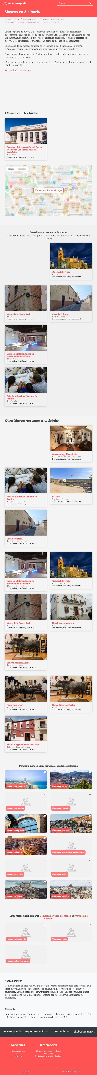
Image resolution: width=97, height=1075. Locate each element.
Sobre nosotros (18, 1051)
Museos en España (30, 19)
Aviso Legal (48, 1053)
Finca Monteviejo (15, 704)
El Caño (56, 496)
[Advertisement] (48, 91)
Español (25, 1072)
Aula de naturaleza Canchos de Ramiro (22, 397)
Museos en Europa (12, 19)
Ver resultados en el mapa (18, 70)
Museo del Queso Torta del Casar (23, 744)
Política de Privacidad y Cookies (48, 1056)
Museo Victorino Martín (63, 704)
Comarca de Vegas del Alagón (55, 915)
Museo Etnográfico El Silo (64, 454)
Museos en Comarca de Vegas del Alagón (24, 22)
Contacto (18, 1056)
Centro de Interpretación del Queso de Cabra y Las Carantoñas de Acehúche (24, 150)
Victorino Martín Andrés (18, 662)
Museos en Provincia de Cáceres (53, 19)
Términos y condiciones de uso (48, 1051)
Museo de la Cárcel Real (18, 314)
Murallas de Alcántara (63, 623)
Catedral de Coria (61, 272)
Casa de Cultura (60, 314)
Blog (18, 1053)
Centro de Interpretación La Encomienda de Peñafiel (20, 355)
